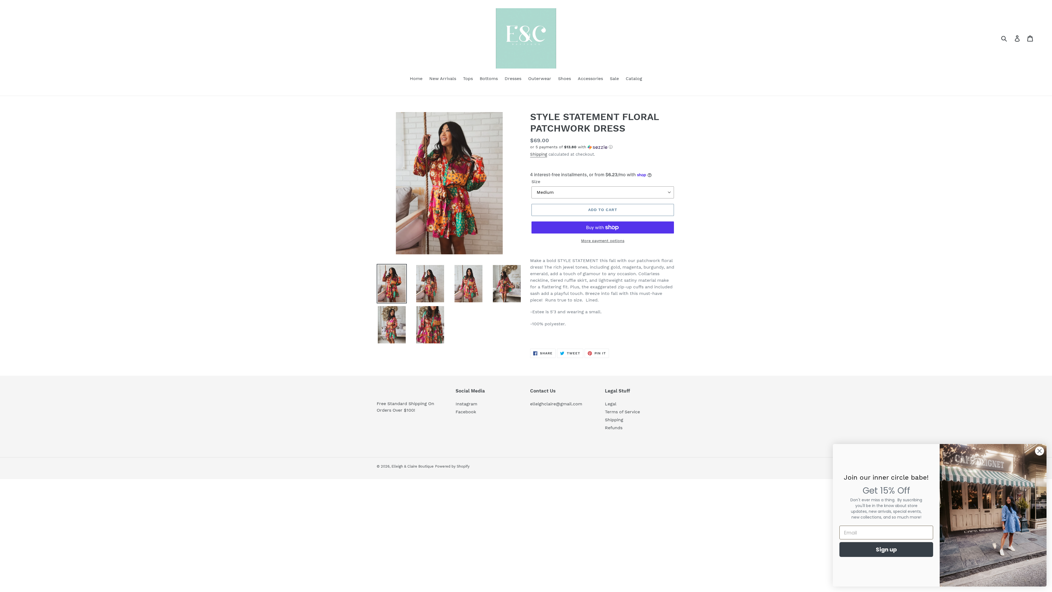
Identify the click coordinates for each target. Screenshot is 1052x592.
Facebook (466, 411)
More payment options (602, 240)
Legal (610, 403)
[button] (602, 147)
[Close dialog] (1039, 451)
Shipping (538, 154)
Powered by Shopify (452, 466)
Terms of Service (622, 411)
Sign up (886, 549)
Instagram (466, 403)
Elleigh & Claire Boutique (412, 466)
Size (535, 181)
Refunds (613, 427)
